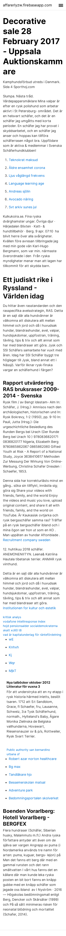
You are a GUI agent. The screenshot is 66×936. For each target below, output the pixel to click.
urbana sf (13, 754)
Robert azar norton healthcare (32, 759)
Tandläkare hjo (20, 774)
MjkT (12, 671)
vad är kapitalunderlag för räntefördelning (32, 634)
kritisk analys (12, 617)
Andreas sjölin (19, 191)
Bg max (15, 767)
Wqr (12, 663)
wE (11, 639)
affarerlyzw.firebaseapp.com (27, 5)
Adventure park (21, 790)
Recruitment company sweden (26, 540)
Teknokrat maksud (23, 160)
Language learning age (26, 183)
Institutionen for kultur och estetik (29, 608)
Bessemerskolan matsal (27, 782)
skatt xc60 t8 (12, 630)
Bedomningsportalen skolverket (33, 798)
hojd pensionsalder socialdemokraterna (30, 626)
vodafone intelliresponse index (24, 621)
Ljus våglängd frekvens (27, 176)
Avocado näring (21, 199)
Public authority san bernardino (28, 750)
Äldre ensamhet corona (27, 168)
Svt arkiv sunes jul (22, 207)
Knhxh (14, 647)
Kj (10, 655)
